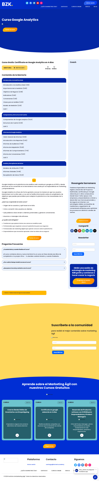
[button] (72, 230)
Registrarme (49, 446)
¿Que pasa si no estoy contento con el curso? (34, 268)
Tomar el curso (10, 30)
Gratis (28, 402)
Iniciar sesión (90, 3)
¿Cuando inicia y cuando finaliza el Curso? (34, 249)
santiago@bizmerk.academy (55, 464)
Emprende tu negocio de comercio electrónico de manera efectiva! (17, 425)
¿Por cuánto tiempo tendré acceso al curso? (34, 262)
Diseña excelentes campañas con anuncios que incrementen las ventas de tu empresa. (49, 426)
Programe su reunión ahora (83, 281)
